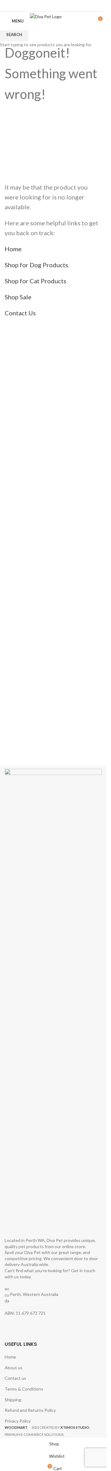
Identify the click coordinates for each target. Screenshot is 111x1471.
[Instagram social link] (57, 5)
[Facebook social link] (49, 5)
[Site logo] (57, 20)
